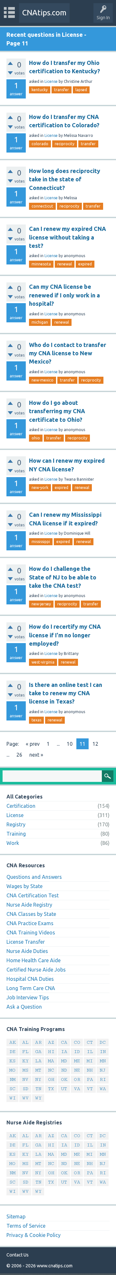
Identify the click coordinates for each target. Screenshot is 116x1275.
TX (51, 1088)
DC (103, 1042)
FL (25, 1051)
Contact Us (17, 1254)
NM (12, 1079)
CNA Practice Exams (29, 923)
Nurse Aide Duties (27, 951)
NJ (103, 1070)
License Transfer (25, 942)
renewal (64, 264)
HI (51, 1051)
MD (64, 1061)
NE (77, 1070)
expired (85, 264)
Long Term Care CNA (30, 988)
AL (25, 1042)
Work (12, 843)
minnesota (41, 264)
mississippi (41, 541)
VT (90, 1088)
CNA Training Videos (30, 932)
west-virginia (43, 662)
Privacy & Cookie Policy (33, 1235)
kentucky (40, 90)
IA (64, 1051)
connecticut (42, 206)
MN (103, 1061)
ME (77, 1061)
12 (95, 744)
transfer (61, 90)
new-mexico (42, 380)
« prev (33, 744)
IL (90, 1051)
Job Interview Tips (27, 997)
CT (90, 1042)
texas (36, 720)
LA (38, 1061)
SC (12, 1088)
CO (77, 1042)
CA (64, 1042)
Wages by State (24, 886)
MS (25, 1070)
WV (25, 1098)
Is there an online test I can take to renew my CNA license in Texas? (65, 693)
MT (38, 1070)
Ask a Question (24, 1007)
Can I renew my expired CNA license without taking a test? (67, 237)
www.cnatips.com (54, 1265)
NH (90, 1070)
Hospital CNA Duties (30, 979)
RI (103, 1079)
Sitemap (15, 1216)
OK (64, 1079)
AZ (51, 1042)
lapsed (81, 90)
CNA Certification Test (32, 895)
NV (25, 1079)
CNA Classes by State (31, 914)
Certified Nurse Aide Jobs (36, 969)
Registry (15, 824)
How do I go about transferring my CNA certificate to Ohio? (57, 411)
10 (69, 744)
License (51, 81)
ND (64, 1070)
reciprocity (64, 144)
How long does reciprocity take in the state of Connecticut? (64, 179)
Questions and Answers (34, 877)
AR (38, 1042)
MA (51, 1061)
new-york (40, 487)
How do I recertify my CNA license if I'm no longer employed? (65, 635)
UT (64, 1088)
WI (12, 1098)
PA (90, 1079)
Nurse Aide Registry (29, 905)
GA (38, 1051)
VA (77, 1088)
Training (16, 834)
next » (36, 755)
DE (12, 1051)
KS (12, 1061)
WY (38, 1098)
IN (103, 1051)
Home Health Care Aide (33, 960)
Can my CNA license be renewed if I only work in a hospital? (64, 295)
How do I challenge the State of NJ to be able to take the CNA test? (62, 577)
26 (19, 755)
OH (51, 1079)
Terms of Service (25, 1226)
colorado (40, 144)
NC (51, 1070)
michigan (40, 322)
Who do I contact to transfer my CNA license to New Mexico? (67, 353)
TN (38, 1088)
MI (90, 1061)
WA (103, 1088)
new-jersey (41, 604)
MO (12, 1070)
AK (12, 1042)
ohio (36, 438)
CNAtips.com (44, 12)
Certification (20, 806)
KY (25, 1061)
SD (25, 1088)
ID (77, 1051)
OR (77, 1079)
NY (38, 1079)
